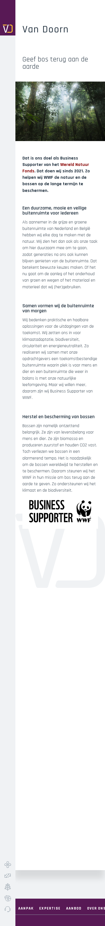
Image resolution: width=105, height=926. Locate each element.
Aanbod (73, 908)
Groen (7, 886)
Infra (7, 864)
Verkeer (7, 875)
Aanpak (26, 908)
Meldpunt (7, 909)
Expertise (49, 908)
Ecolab (7, 898)
